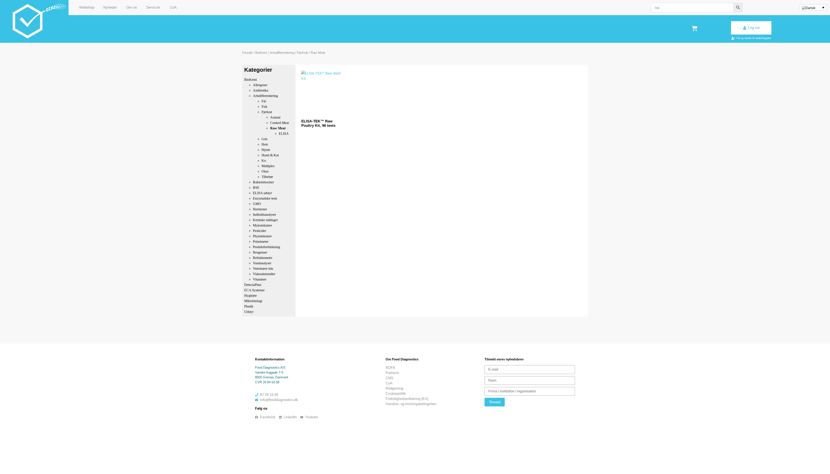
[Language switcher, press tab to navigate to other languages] (813, 7)
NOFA (390, 367)
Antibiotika (260, 90)
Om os (131, 7)
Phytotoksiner (262, 236)
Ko (264, 160)
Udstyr (249, 312)
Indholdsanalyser (264, 214)
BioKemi (261, 52)
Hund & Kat (270, 155)
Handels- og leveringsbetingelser (411, 404)
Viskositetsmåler (264, 274)
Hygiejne (250, 295)
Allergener (260, 85)
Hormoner (260, 209)
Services (153, 7)
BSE (256, 187)
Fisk (264, 106)
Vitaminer (259, 279)
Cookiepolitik (396, 393)
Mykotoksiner (262, 225)
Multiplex (268, 166)
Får (264, 101)
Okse (265, 171)
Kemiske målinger (265, 220)
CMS (389, 378)
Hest (265, 144)
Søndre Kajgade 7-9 (269, 372)
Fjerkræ (302, 52)
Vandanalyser (262, 263)
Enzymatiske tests (265, 198)
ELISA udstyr (262, 193)
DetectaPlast (252, 285)
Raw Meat (278, 128)
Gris (264, 139)
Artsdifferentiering (282, 52)
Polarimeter (260, 241)
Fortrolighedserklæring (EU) (407, 399)
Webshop (86, 7)
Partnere (392, 373)
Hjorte (266, 150)
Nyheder (110, 7)
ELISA (284, 133)
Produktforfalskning (266, 247)
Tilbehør (267, 177)
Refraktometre (262, 258)
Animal (275, 117)
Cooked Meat (279, 123)
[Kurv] (694, 28)
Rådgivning (394, 388)
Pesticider (259, 231)
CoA (173, 7)
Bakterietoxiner (263, 182)
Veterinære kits (263, 268)
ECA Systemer (254, 290)
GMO (257, 204)
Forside (247, 52)
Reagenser (260, 252)
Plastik (248, 306)
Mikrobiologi (253, 301)
